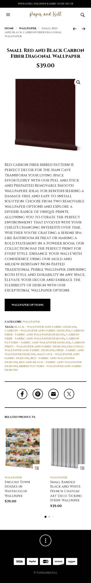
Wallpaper (27, 28)
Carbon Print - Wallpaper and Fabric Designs (45, 344)
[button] (8, 15)
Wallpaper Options (27, 305)
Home (9, 28)
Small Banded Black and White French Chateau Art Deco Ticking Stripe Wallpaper (66, 491)
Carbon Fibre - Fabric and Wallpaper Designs (42, 336)
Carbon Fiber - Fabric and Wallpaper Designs (44, 332)
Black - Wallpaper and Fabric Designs (45, 327)
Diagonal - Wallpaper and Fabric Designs (45, 348)
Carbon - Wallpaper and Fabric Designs (37, 330)
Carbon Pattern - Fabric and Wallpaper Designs (42, 340)
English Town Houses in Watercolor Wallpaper (17, 489)
